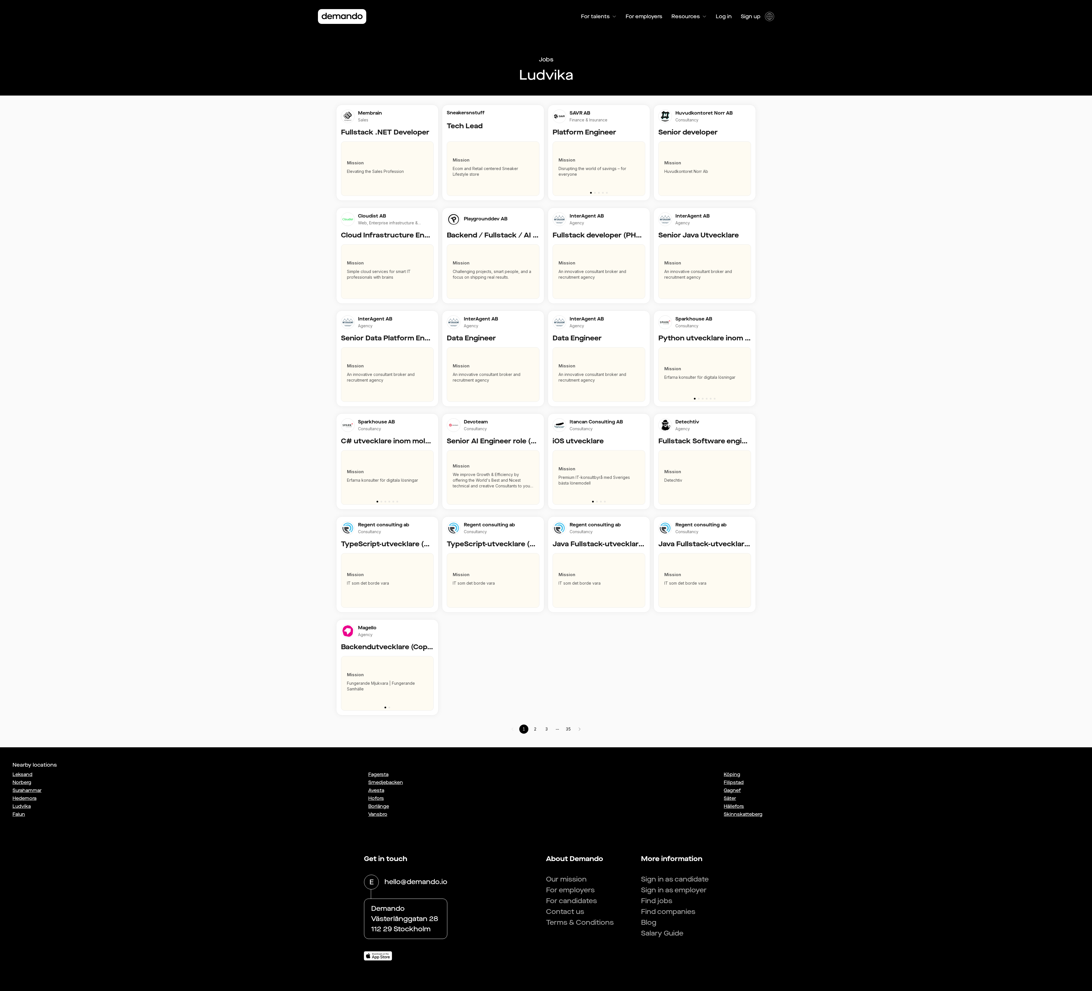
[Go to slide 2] (595, 193)
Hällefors (734, 806)
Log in (724, 16)
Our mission (566, 879)
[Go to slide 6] (714, 399)
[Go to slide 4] (603, 193)
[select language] (769, 16)
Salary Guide (662, 933)
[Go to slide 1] (591, 193)
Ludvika (22, 806)
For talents (595, 16)
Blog (648, 922)
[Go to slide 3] (599, 193)
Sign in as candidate (675, 879)
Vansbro (377, 814)
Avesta (376, 790)
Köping (732, 774)
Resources (685, 16)
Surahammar (27, 790)
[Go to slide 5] (607, 193)
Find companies (668, 911)
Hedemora (24, 798)
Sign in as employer (674, 890)
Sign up (750, 16)
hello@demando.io (415, 881)
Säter (730, 798)
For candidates (571, 900)
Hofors (376, 798)
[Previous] (554, 166)
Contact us (565, 911)
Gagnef (732, 790)
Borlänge (378, 806)
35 (568, 729)
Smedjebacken (385, 782)
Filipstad (734, 782)
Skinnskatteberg (743, 814)
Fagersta (378, 774)
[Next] (643, 166)
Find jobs (656, 900)
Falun (19, 814)
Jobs (546, 59)
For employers (644, 16)
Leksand (22, 774)
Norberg (22, 782)
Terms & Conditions (580, 922)
